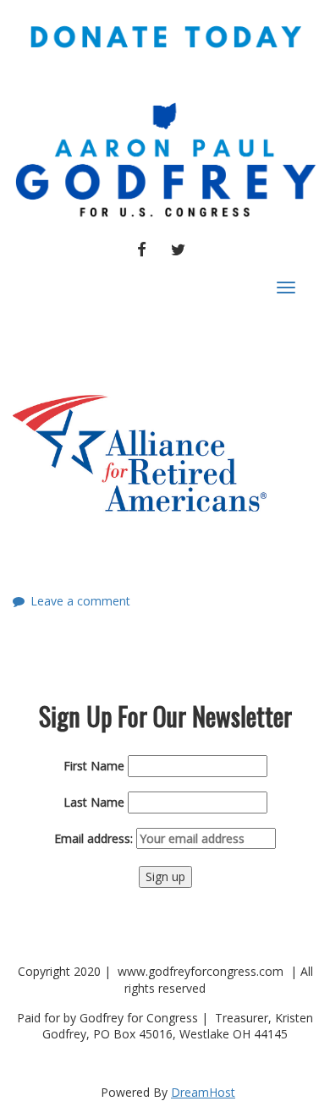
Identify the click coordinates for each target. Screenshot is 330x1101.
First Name (93, 766)
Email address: (95, 838)
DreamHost (203, 1092)
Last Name (93, 802)
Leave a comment (80, 601)
